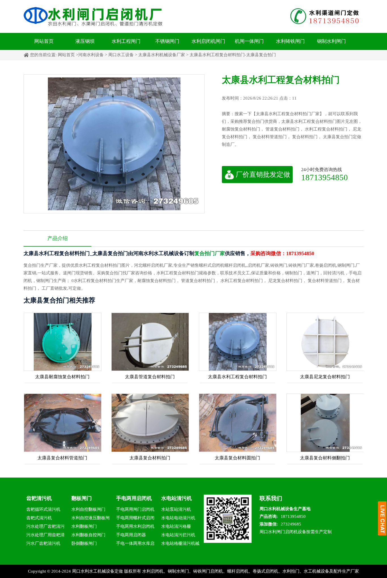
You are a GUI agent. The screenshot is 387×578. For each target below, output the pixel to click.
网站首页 (44, 41)
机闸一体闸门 (249, 41)
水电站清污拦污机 (178, 535)
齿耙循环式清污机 (43, 509)
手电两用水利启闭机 (135, 526)
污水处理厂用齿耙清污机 (45, 536)
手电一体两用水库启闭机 (135, 544)
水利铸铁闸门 (290, 41)
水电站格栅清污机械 (180, 543)
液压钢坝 (85, 41)
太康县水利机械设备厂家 (161, 54)
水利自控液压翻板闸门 (90, 519)
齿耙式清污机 (39, 518)
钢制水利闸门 (331, 41)
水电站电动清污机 (178, 518)
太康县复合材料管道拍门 (62, 457)
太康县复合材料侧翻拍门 (325, 457)
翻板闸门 (81, 498)
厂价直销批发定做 (263, 174)
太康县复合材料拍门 (149, 457)
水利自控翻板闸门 (88, 509)
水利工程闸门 (126, 41)
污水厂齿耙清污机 (43, 543)
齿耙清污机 (39, 498)
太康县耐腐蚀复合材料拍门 (62, 376)
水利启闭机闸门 (208, 41)
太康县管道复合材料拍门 (150, 376)
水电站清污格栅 (176, 526)
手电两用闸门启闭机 (135, 509)
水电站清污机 (176, 498)
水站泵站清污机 (176, 509)
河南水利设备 (91, 54)
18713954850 (324, 177)
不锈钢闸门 (167, 41)
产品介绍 (57, 238)
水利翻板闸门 (84, 526)
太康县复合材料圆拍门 (237, 457)
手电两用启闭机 (134, 498)
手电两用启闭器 (131, 535)
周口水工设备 (121, 54)
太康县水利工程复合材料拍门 (237, 376)
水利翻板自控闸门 (88, 535)
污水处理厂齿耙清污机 (45, 527)
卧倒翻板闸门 (84, 543)
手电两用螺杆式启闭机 (135, 519)
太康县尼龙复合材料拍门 (325, 376)
